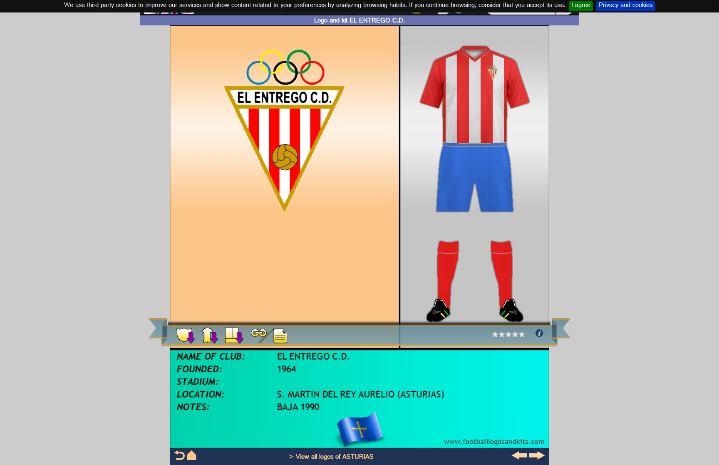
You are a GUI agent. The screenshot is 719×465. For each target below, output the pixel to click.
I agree (580, 6)
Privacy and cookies (625, 6)
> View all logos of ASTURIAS (331, 457)
